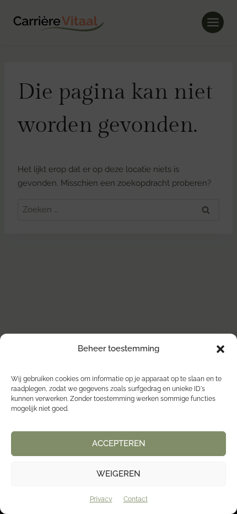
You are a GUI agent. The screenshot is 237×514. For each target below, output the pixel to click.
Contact (135, 499)
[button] (220, 349)
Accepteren (119, 443)
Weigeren (118, 474)
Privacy (101, 499)
